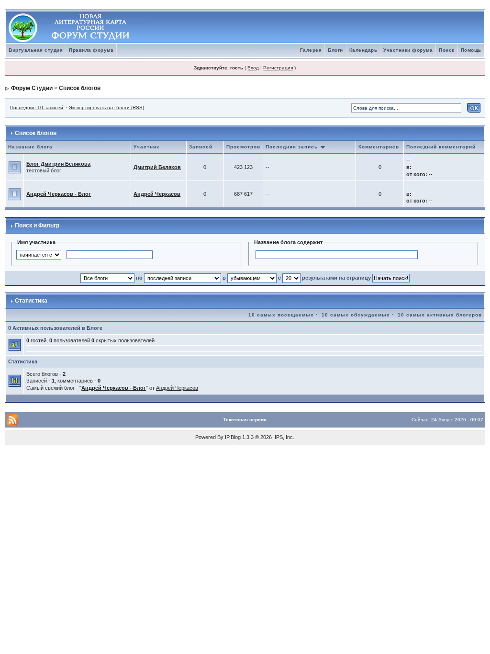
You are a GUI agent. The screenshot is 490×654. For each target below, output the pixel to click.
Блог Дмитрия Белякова (58, 164)
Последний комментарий (441, 146)
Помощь (471, 50)
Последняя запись (293, 146)
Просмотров (243, 146)
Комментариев (378, 146)
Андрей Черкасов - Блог (58, 194)
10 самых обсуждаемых (356, 314)
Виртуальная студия (36, 50)
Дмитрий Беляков (157, 167)
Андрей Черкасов (157, 194)
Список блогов (79, 88)
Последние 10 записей (36, 107)
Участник (146, 146)
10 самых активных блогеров (440, 314)
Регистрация (278, 67)
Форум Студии (32, 88)
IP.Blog (233, 437)
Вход (253, 67)
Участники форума (408, 50)
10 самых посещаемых (281, 314)
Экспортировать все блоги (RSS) (106, 107)
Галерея (311, 50)
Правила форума (91, 50)
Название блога (30, 146)
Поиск (447, 50)
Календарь (363, 50)
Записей (200, 146)
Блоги (335, 50)
